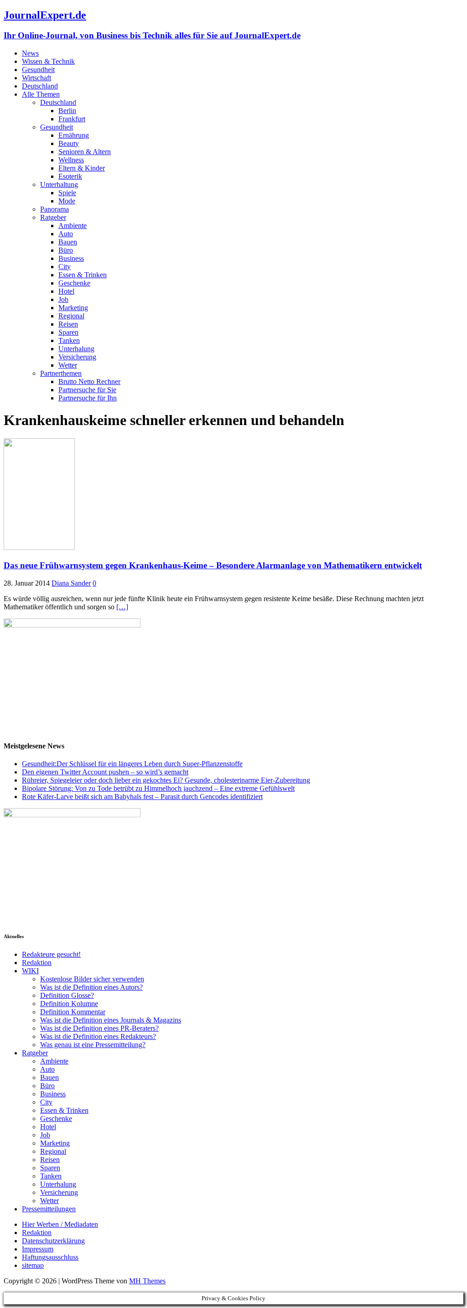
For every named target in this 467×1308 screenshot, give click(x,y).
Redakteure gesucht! (51, 954)
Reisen (68, 324)
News (30, 53)
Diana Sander (71, 583)
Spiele (67, 193)
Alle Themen (41, 94)
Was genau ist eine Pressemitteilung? (92, 1044)
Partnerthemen (61, 373)
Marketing (73, 307)
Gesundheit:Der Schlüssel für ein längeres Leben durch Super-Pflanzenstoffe (132, 764)
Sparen (68, 332)
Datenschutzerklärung (53, 1241)
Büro (65, 250)
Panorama (54, 209)
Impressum (37, 1249)
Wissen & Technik (48, 61)
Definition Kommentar (72, 1012)
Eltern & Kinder (81, 168)
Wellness (71, 160)
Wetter (67, 365)
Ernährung (73, 135)
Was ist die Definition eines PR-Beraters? (99, 1028)
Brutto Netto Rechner (89, 381)
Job (63, 299)
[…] (122, 607)
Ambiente (72, 225)
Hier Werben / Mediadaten (60, 1224)
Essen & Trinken (82, 275)
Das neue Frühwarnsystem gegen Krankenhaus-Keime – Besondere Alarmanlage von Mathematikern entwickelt (213, 565)
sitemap (33, 1265)
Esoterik (70, 176)
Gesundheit (38, 69)
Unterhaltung (59, 184)
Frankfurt (71, 119)
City (64, 266)
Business (71, 258)
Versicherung (77, 357)
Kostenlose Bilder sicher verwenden (92, 979)
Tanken (69, 340)
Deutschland (40, 86)
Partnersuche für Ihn (87, 398)
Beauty (68, 143)
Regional (71, 316)
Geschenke (74, 283)
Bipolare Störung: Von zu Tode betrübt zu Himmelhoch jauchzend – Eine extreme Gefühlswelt (158, 788)
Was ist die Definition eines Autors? (91, 987)
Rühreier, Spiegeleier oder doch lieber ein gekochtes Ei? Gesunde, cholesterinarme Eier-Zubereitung (166, 780)
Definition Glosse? (67, 995)
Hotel (66, 291)
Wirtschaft (36, 78)
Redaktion (37, 962)
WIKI (30, 971)
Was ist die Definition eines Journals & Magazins (110, 1020)
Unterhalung (76, 349)
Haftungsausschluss (50, 1257)
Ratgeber (53, 217)
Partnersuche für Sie (87, 390)
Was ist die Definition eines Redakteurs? (98, 1036)
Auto (65, 234)
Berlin (67, 110)
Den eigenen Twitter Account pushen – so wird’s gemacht (105, 772)
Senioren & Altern (84, 152)
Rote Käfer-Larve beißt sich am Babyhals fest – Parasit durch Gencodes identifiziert (142, 796)
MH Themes (147, 1281)
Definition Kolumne (69, 1003)
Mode (66, 201)
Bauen (67, 242)
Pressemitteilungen (49, 1209)
